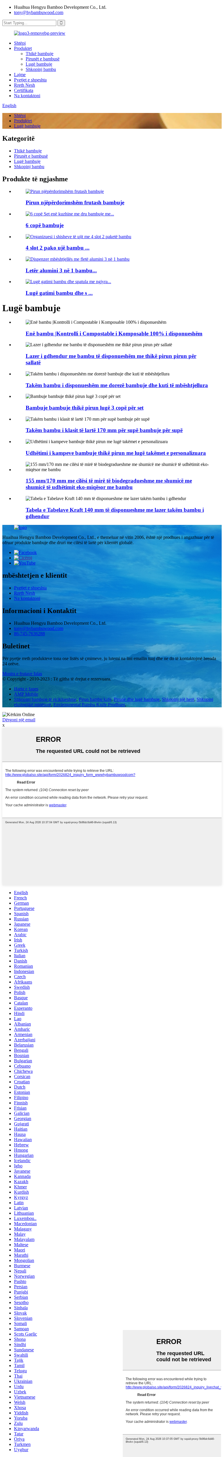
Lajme (20, 74)
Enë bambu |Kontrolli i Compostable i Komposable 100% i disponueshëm (114, 333)
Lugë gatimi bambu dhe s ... (59, 293)
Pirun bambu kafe (95, 699)
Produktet (23, 48)
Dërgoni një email (18, 719)
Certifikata (23, 90)
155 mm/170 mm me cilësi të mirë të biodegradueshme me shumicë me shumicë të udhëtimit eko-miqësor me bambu (109, 484)
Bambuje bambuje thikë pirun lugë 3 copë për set (85, 408)
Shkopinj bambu (41, 69)
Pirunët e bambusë (43, 58)
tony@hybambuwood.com (38, 12)
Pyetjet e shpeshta (30, 79)
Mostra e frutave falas (22, 673)
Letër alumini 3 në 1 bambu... (61, 270)
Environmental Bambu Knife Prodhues (89, 704)
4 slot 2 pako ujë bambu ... (58, 248)
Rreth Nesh (24, 85)
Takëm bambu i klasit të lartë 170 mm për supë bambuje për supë (104, 430)
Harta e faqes (26, 688)
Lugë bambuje (39, 64)
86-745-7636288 (29, 633)
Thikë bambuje (39, 53)
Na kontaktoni (27, 95)
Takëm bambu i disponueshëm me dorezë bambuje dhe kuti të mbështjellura (117, 385)
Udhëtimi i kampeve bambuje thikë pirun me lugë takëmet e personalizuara (116, 453)
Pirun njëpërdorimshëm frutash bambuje (75, 202)
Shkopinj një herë (178, 699)
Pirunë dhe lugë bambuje (137, 699)
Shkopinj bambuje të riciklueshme (45, 699)
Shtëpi (20, 43)
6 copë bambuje (45, 225)
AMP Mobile (26, 694)
